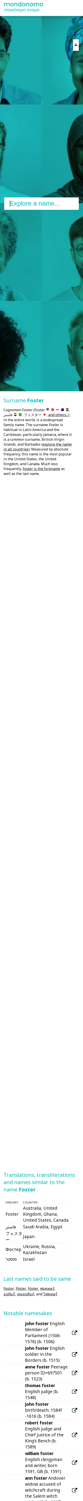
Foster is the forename (41, 468)
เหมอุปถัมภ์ (25, 1294)
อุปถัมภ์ (9, 1294)
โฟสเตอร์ (50, 1294)
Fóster (33, 1288)
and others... (58, 414)
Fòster (21, 1288)
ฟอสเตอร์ (47, 1288)
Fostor (9, 1288)
